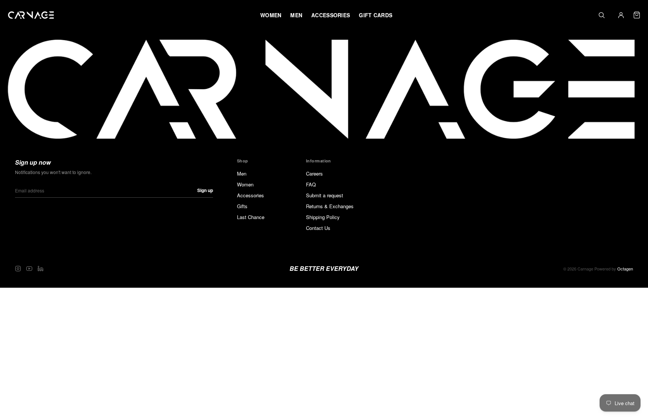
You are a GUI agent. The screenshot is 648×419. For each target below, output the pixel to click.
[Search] (601, 15)
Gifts (242, 206)
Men (241, 173)
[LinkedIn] (41, 269)
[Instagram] (18, 269)
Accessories (250, 195)
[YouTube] (29, 269)
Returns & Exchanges (330, 206)
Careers (314, 173)
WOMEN (270, 15)
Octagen (625, 269)
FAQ (311, 184)
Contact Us (318, 227)
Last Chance (250, 217)
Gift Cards (375, 15)
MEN (296, 15)
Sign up (205, 190)
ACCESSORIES (330, 15)
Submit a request (324, 195)
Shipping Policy (323, 217)
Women (245, 184)
